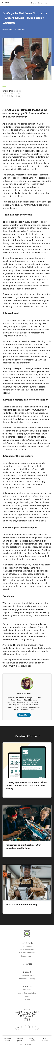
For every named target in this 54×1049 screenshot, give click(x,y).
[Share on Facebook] (5, 95)
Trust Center (45, 1040)
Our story (27, 990)
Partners (27, 996)
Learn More (24, 715)
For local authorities (27, 953)
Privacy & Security (32, 1040)
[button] (50, 3)
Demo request (42, 3)
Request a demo (27, 956)
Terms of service (7, 1040)
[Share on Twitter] (11, 95)
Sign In (33, 3)
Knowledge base (27, 975)
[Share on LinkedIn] (18, 95)
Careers (27, 1000)
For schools (27, 946)
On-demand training (27, 979)
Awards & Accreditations (27, 993)
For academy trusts (27, 950)
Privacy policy (20, 1040)
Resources (27, 964)
